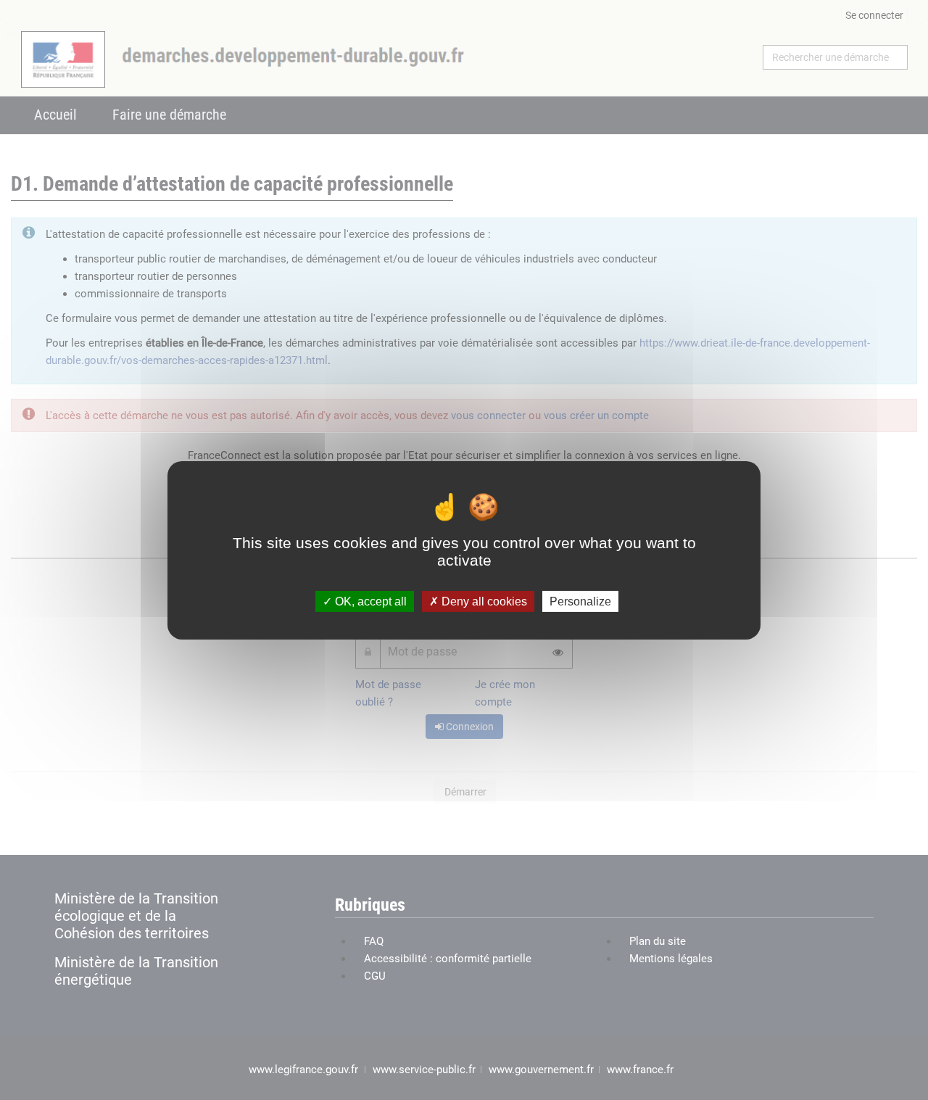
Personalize (580, 601)
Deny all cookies (483, 601)
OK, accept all (369, 601)
